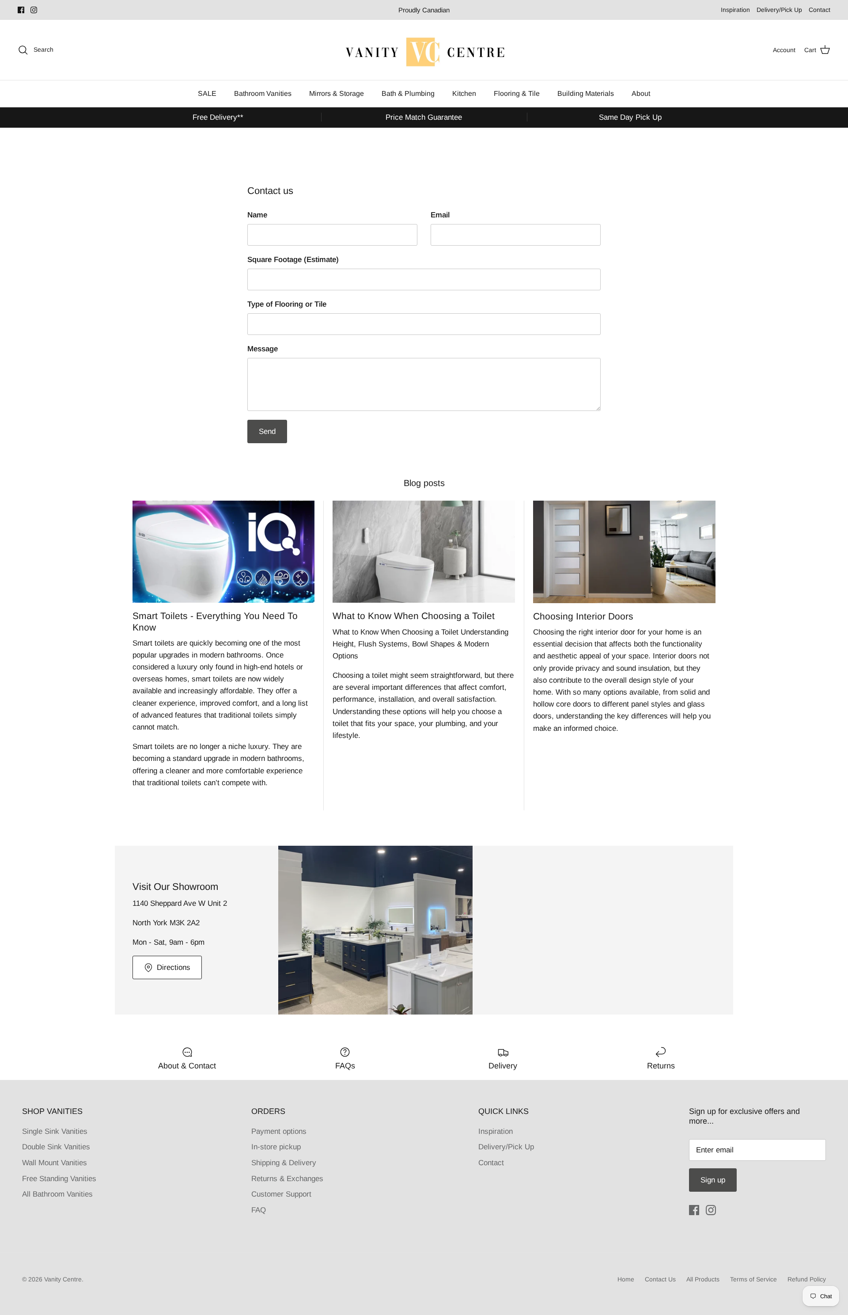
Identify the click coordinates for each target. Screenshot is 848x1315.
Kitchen (464, 93)
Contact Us (660, 1279)
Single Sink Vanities (54, 1131)
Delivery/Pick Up (779, 9)
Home (625, 1279)
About (641, 93)
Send (267, 431)
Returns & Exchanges (287, 1178)
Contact (819, 9)
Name (257, 215)
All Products (702, 1279)
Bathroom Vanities (263, 93)
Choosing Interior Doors (583, 616)
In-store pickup (276, 1147)
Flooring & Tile (517, 93)
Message (262, 349)
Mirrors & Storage (336, 93)
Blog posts (424, 483)
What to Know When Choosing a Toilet (414, 616)
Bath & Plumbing (408, 93)
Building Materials (585, 93)
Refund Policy (806, 1279)
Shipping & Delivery (283, 1163)
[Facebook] (21, 10)
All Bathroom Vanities (57, 1194)
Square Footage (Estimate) (293, 259)
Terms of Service (753, 1279)
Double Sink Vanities (56, 1147)
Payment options (279, 1131)
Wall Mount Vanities (54, 1163)
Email (440, 215)
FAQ (258, 1210)
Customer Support (281, 1194)
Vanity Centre (63, 1279)
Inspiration (735, 9)
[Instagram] (33, 10)
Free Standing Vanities (59, 1178)
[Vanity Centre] (424, 50)
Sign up (712, 1180)
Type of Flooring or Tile (286, 304)
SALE (207, 93)
